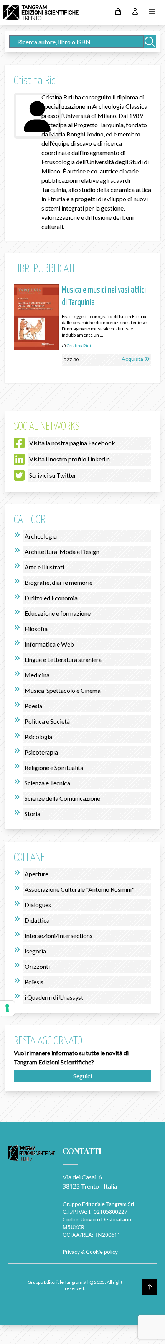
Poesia (33, 705)
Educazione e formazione (58, 613)
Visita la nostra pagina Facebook (72, 442)
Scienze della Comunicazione (62, 798)
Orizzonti (37, 966)
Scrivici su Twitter (52, 475)
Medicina (37, 675)
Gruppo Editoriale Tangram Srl (98, 1204)
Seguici (82, 1076)
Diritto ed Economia (51, 597)
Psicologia (38, 736)
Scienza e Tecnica (47, 783)
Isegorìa (35, 951)
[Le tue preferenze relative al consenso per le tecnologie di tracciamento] (7, 1008)
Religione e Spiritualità (54, 767)
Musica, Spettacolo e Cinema (63, 690)
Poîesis (34, 981)
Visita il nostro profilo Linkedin (69, 459)
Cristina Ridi (78, 346)
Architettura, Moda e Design (62, 551)
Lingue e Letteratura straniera (63, 659)
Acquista (132, 358)
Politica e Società (47, 721)
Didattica (37, 920)
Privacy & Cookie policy (90, 1251)
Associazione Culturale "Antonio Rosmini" (79, 889)
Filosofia (36, 628)
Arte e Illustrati (44, 567)
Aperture (36, 873)
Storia (32, 813)
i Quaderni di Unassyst (54, 997)
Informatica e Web (49, 644)
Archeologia (41, 536)
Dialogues (38, 904)
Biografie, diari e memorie (58, 582)
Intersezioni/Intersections (58, 935)
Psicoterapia (41, 752)
